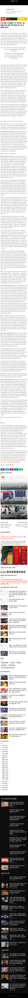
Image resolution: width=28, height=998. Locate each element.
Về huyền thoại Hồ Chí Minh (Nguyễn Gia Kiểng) (17, 824)
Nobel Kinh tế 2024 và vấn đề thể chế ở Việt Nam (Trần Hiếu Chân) (17, 652)
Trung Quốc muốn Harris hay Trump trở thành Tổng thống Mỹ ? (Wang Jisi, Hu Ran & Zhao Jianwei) (17, 900)
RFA (3, 506)
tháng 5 (4, 765)
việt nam (23, 29)
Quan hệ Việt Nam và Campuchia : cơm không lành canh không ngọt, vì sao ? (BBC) (13, 486)
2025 (3, 787)
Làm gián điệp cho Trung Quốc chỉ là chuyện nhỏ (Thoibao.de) (18, 954)
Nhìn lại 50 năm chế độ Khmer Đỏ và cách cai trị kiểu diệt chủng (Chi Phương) (18, 677)
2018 (3, 749)
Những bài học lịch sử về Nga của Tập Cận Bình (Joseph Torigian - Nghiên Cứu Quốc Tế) (18, 969)
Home (3, 19)
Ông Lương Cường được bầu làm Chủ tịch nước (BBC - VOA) (18, 702)
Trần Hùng (19, 662)
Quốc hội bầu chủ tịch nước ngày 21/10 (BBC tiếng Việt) (17, 735)
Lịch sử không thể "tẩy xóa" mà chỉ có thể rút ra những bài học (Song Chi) (14, 515)
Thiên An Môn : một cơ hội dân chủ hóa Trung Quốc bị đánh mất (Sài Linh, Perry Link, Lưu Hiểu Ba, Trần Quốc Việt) (18, 594)
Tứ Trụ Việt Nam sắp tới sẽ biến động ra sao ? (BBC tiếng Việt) (17, 722)
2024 (3, 785)
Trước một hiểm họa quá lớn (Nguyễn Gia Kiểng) (17, 810)
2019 (3, 751)
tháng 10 (4, 775)
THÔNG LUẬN (10, 9)
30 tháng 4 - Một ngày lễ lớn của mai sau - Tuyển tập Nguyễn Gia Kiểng (14, 583)
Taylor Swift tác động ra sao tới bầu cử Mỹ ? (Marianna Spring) (17, 729)
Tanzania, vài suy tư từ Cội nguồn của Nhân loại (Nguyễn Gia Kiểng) (18, 832)
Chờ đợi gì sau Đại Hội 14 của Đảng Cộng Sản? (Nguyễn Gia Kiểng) (17, 859)
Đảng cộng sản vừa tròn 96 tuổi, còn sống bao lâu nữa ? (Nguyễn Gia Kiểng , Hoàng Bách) (18, 839)
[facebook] (14, 3)
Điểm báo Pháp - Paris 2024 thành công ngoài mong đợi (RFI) (18, 929)
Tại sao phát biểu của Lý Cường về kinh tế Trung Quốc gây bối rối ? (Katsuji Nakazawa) (17, 620)
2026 (3, 789)
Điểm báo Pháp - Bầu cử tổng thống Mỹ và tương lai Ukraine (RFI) (18, 936)
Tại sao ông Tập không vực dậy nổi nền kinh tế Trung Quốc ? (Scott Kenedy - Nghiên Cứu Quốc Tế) (18, 977)
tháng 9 (4, 773)
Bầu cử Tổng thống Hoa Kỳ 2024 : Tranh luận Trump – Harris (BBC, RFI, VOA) (18, 885)
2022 (3, 781)
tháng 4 (4, 763)
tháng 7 (4, 769)
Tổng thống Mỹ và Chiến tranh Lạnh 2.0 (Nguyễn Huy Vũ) (18, 877)
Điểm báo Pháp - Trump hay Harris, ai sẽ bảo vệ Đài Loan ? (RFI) (17, 908)
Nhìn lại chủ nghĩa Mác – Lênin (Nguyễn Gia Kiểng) (17, 845)
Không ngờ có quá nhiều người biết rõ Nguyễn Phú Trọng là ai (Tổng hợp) (18, 627)
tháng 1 (4, 757)
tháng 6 (4, 767)
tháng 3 (4, 761)
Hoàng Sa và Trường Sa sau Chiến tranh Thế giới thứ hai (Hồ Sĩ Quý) (18, 646)
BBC (3, 477)
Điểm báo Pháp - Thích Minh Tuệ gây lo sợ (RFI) (18, 943)
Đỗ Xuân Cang (4, 665)
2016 (3, 745)
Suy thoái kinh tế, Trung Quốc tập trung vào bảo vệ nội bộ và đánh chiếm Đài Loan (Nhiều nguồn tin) (18, 986)
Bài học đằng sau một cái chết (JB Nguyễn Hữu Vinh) (14, 500)
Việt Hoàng (12, 662)
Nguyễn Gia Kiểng (4, 662)
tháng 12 (4, 779)
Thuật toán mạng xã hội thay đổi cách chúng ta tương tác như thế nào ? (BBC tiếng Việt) (18, 690)
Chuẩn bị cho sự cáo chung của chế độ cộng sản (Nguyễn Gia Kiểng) (13, 538)
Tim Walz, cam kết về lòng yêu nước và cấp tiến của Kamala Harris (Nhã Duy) (17, 922)
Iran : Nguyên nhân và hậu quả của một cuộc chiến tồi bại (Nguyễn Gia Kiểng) (17, 818)
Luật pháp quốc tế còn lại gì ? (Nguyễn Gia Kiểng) (17, 866)
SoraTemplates (17, 995)
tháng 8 (4, 771)
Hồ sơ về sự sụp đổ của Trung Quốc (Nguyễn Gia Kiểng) (14, 581)
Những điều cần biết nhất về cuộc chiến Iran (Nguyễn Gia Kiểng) (17, 804)
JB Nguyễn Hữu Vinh (6, 492)
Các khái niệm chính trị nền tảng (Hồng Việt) (11, 579)
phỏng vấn (19, 29)
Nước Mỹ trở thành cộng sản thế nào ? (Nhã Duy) (17, 891)
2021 (3, 755)
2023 (3, 783)
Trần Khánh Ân (12, 665)
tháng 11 (4, 777)
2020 (3, 753)
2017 (3, 747)
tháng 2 (4, 759)
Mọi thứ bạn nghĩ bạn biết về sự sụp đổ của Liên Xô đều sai (17, 715)
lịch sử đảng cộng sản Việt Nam (7, 667)
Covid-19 (14, 29)
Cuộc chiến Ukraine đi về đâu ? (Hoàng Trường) (17, 600)
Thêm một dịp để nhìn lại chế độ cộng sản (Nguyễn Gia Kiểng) (18, 852)
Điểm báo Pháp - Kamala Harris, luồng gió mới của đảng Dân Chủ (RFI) (18, 915)
